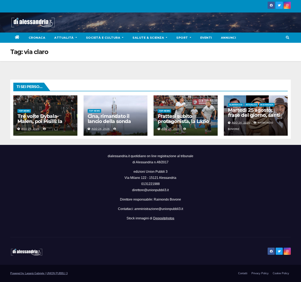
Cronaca (37, 37)
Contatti (242, 273)
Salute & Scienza (148, 37)
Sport (182, 37)
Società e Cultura (103, 37)
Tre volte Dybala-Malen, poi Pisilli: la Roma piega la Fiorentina (39, 123)
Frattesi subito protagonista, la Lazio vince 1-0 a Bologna (183, 121)
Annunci (228, 37)
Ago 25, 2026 (30, 128)
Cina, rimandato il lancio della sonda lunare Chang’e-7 (109, 121)
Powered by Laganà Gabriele (27, 273)
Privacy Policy (260, 273)
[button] (287, 37)
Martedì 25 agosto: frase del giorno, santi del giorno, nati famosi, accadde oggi (255, 117)
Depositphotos (163, 218)
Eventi (206, 37)
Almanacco (235, 105)
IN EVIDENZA (266, 105)
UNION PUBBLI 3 (57, 273)
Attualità (64, 37)
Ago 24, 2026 (101, 128)
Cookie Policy (281, 273)
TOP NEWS (24, 111)
